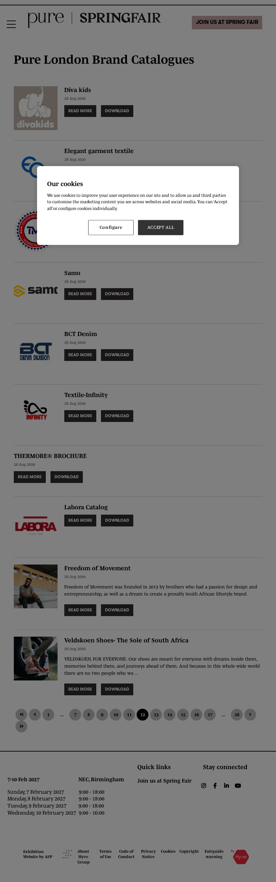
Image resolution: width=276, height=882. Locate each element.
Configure (111, 227)
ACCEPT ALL (160, 227)
